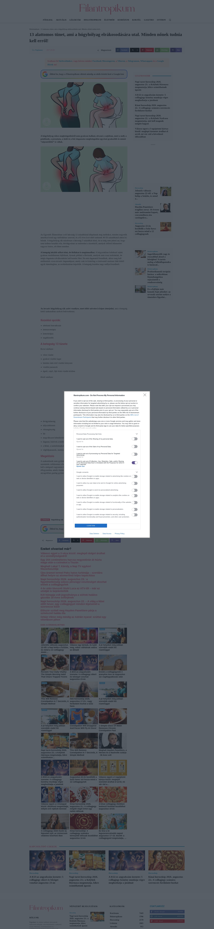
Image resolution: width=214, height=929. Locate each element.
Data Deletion (94, 533)
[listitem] (107, 434)
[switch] (135, 438)
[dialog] (107, 464)
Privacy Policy (119, 533)
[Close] (145, 395)
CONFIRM (91, 526)
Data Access (107, 533)
